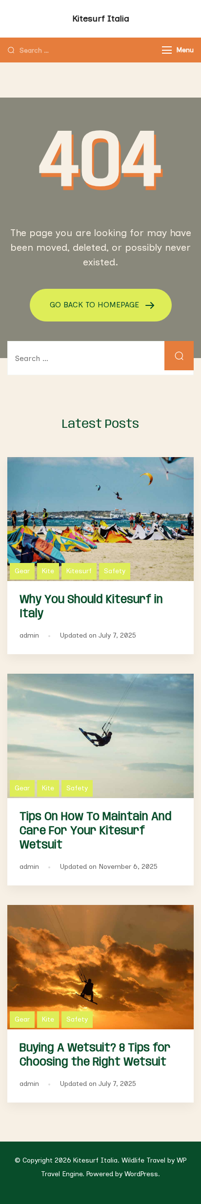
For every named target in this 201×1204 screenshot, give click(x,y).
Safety (114, 571)
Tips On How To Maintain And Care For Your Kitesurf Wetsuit (96, 831)
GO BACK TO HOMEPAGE (95, 304)
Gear (22, 571)
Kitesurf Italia (100, 18)
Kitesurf (79, 571)
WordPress (141, 1174)
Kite (48, 571)
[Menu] (167, 50)
